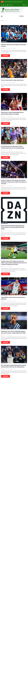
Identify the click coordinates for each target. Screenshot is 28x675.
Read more (5, 55)
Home (2, 20)
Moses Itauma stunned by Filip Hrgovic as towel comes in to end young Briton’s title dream (12, 227)
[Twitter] (3, 5)
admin (3, 48)
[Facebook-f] (1, 5)
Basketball (4, 41)
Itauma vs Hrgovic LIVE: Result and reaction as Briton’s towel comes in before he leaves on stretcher (14, 182)
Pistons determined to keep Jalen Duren (12, 80)
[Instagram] (5, 5)
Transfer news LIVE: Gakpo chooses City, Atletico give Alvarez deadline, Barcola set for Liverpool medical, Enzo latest (14, 262)
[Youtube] (8, 5)
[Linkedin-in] (12, 5)
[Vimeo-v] (10, 5)
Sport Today (4, 109)
